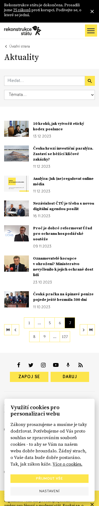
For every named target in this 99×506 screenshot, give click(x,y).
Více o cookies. (67, 464)
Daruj (70, 377)
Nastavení (49, 491)
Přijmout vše (49, 478)
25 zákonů (22, 10)
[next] (83, 329)
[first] (8, 329)
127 (65, 336)
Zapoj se (29, 377)
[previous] (15, 329)
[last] (91, 329)
